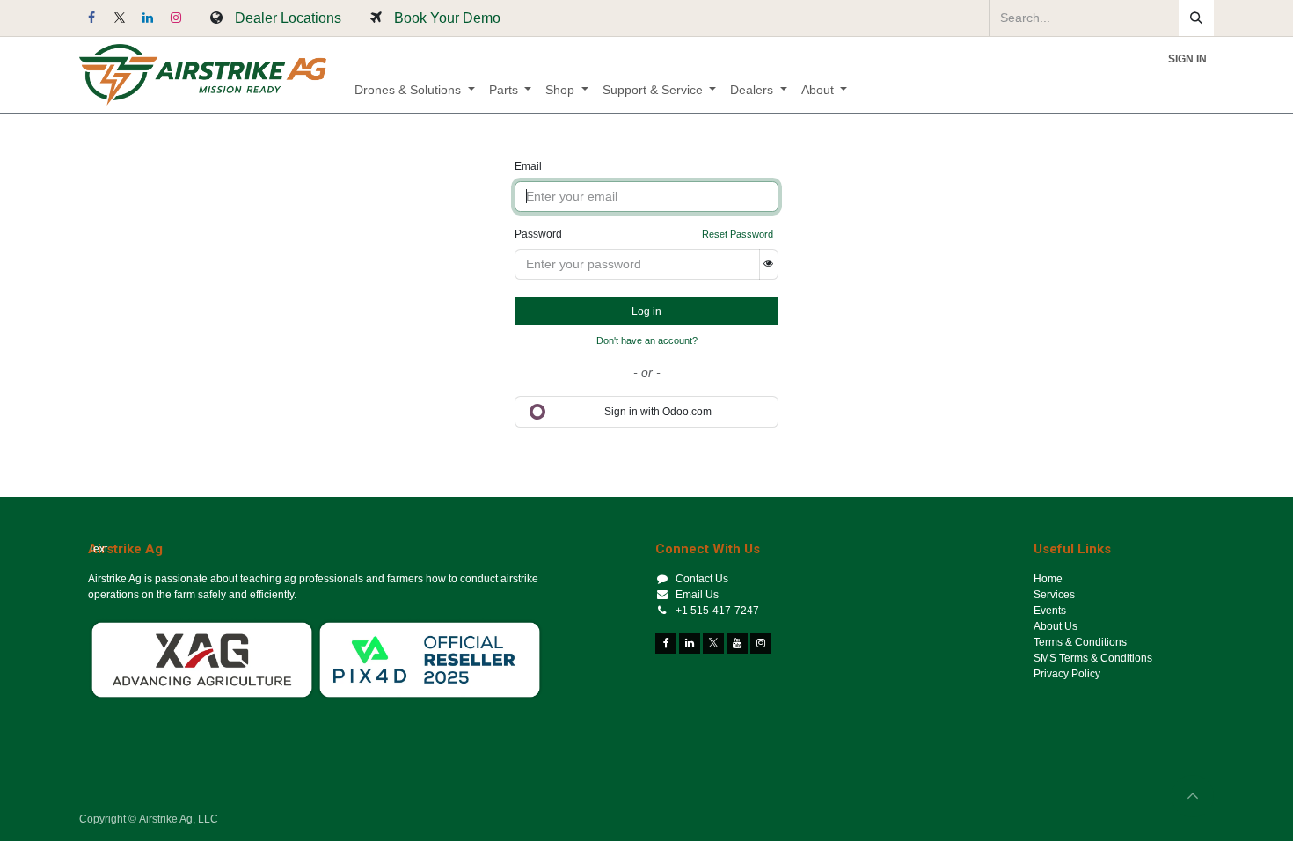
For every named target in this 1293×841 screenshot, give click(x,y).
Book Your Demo (447, 18)
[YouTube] (737, 643)
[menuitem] (414, 90)
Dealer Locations (288, 18)
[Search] (1196, 18)
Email (528, 166)
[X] (119, 17)
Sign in (1187, 59)
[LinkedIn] (147, 17)
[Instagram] (176, 17)
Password (538, 234)
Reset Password (737, 234)
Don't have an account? (647, 340)
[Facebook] (91, 17)
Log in (646, 311)
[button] (1193, 796)
